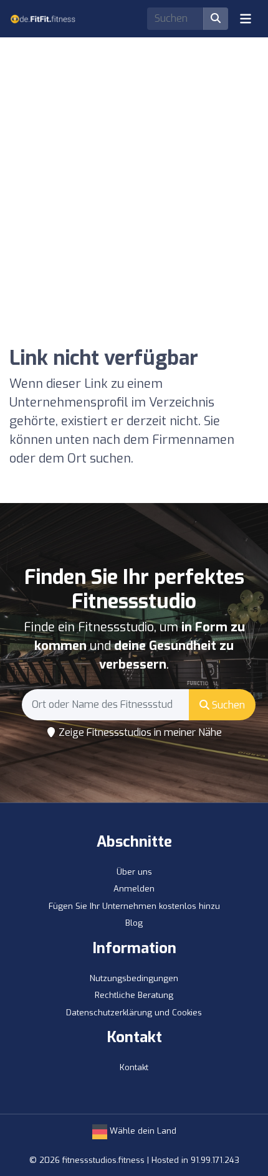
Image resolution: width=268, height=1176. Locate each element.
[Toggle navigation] (245, 18)
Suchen (227, 705)
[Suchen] (215, 18)
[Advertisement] (134, 171)
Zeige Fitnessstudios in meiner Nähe (139, 732)
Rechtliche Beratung (134, 995)
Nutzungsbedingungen (134, 978)
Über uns (134, 872)
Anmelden (134, 888)
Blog (134, 923)
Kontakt (134, 1067)
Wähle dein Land (141, 1131)
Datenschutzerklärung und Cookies (134, 1012)
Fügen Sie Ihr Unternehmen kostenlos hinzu (134, 906)
